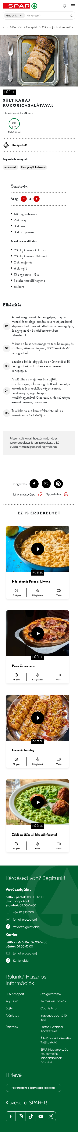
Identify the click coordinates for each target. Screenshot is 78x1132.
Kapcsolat (13, 1001)
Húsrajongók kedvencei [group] (33, 167)
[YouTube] (41, 1116)
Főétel (9, 92)
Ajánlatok (12, 1015)
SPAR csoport (15, 994)
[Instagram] (21, 1116)
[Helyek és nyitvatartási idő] (64, 6)
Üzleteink (12, 1027)
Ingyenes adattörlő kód (54, 1017)
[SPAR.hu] (20, 6)
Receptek (32, 27)
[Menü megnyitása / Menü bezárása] (73, 6)
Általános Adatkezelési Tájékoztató (56, 1040)
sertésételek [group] (10, 167)
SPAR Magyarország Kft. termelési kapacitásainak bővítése (54, 1056)
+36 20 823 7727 (23, 912)
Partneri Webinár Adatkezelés (52, 1029)
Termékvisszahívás (53, 1001)
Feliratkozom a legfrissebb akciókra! (33, 1087)
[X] (51, 1116)
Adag (14, 198)
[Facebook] (11, 1116)
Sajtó (9, 1008)
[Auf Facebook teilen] (34, 483)
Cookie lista (49, 1008)
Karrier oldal (20, 960)
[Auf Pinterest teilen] (58, 483)
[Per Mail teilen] (46, 483)
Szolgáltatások (51, 994)
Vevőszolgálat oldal (26, 927)
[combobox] (14, 15)
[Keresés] (71, 15)
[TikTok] (31, 1116)
